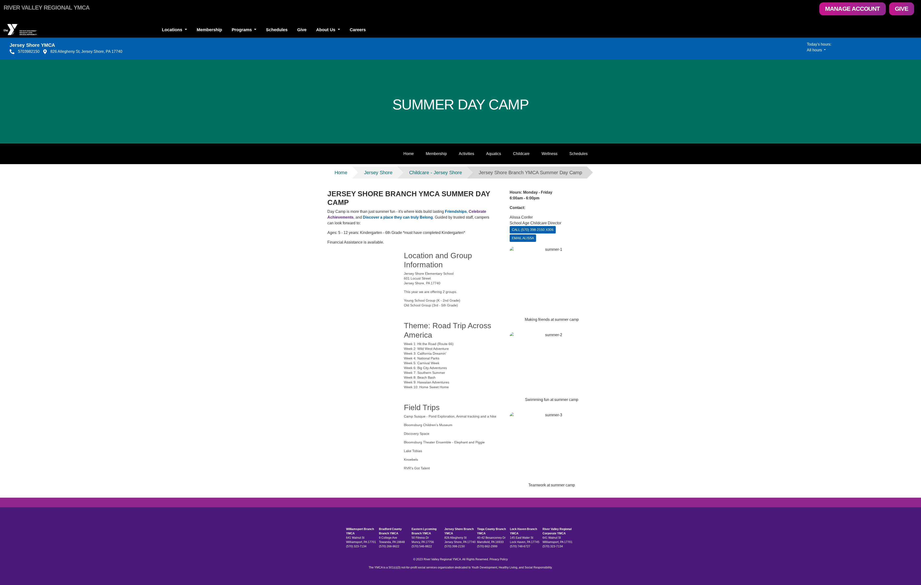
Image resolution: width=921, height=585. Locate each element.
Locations (172, 29)
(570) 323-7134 (356, 546)
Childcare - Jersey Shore (435, 172)
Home (408, 154)
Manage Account (852, 8)
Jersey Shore (378, 172)
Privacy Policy (499, 559)
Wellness (549, 154)
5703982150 (29, 51)
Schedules (277, 29)
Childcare (521, 154)
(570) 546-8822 (422, 546)
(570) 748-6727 (520, 546)
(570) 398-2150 (454, 546)
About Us (326, 29)
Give (901, 8)
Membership (209, 29)
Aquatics (493, 154)
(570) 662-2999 (487, 546)
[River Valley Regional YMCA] (77, 29)
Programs (242, 29)
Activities (466, 154)
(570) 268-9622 (389, 546)
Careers (358, 29)
